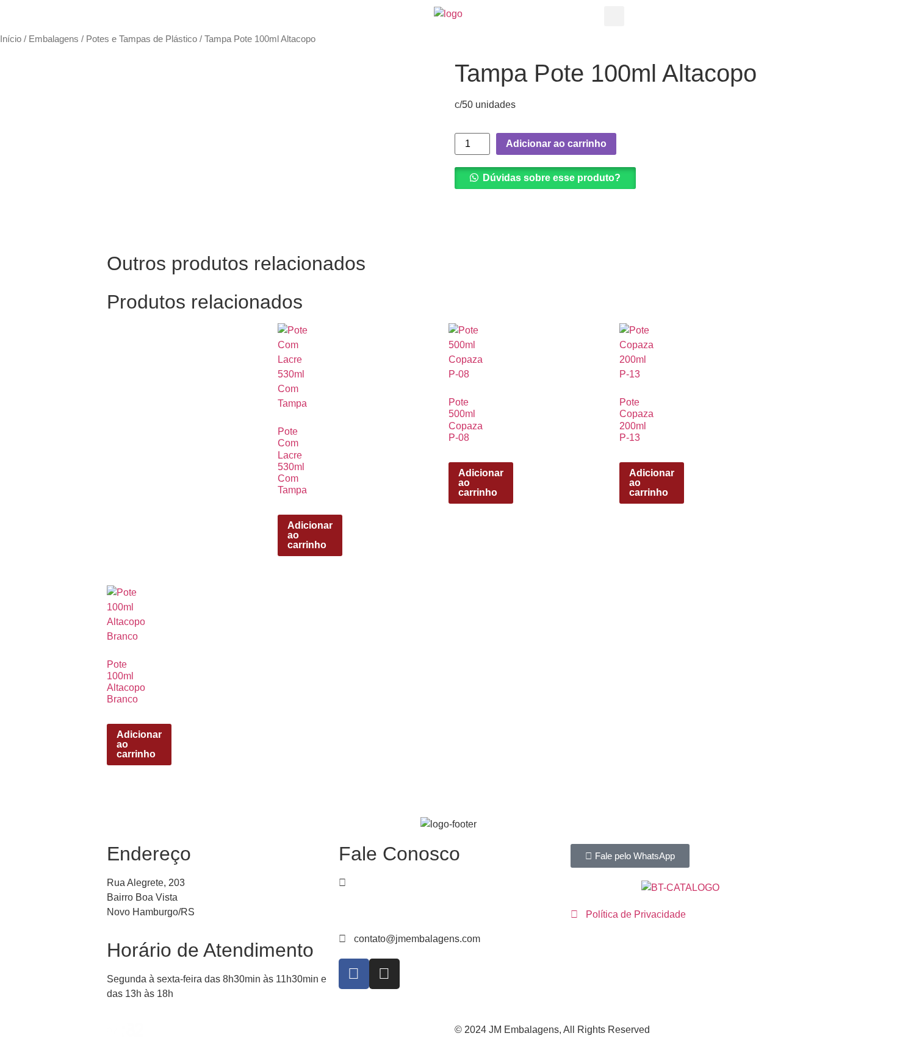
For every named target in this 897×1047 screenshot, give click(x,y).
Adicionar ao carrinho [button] (310, 535)
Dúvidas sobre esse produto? (552, 178)
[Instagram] (384, 974)
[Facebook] (354, 974)
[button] (614, 16)
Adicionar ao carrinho (556, 143)
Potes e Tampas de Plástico (141, 39)
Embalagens (54, 39)
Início (10, 39)
